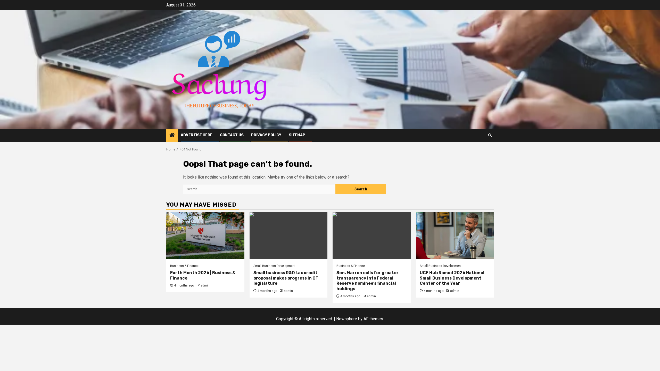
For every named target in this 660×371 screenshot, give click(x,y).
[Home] (172, 135)
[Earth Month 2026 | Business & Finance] (205, 235)
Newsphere (346, 318)
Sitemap (297, 135)
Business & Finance (184, 266)
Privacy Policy (266, 135)
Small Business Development (274, 266)
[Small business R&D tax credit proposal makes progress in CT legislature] (289, 235)
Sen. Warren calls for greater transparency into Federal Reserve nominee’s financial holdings (367, 280)
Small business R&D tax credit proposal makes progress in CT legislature (285, 278)
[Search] (490, 135)
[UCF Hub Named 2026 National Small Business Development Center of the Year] (455, 235)
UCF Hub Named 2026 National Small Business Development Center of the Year (452, 278)
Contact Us (232, 135)
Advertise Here (196, 135)
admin (205, 285)
